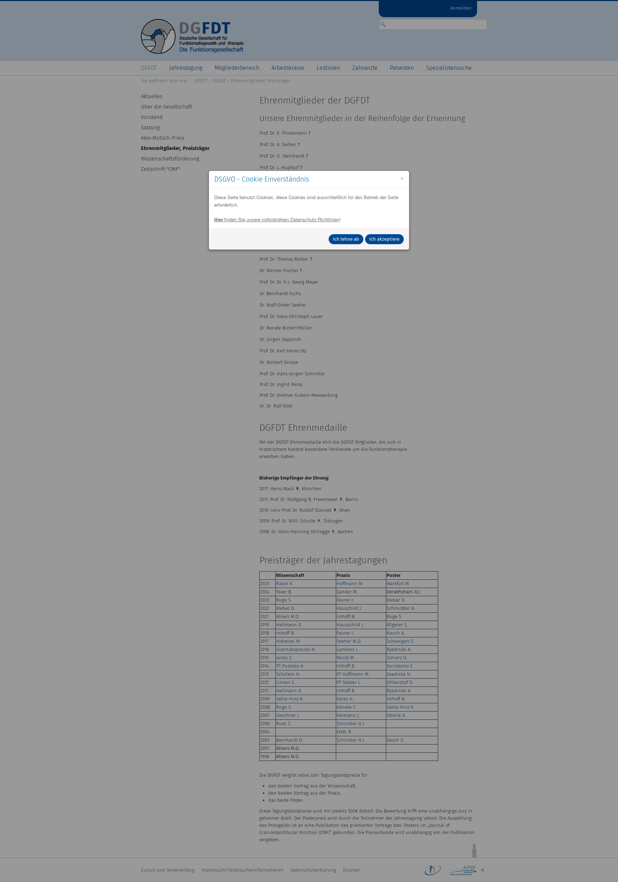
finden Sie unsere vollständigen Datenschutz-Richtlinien (276, 219)
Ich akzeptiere (384, 239)
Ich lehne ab (346, 239)
